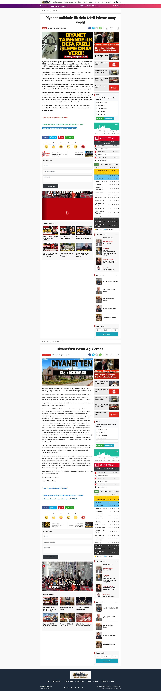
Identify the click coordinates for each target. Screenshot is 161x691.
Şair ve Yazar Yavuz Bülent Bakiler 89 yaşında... (82, 255)
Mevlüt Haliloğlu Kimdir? (110, 281)
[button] (91, 192)
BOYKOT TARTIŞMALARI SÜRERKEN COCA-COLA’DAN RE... (50, 255)
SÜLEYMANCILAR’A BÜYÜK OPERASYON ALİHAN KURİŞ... (49, 609)
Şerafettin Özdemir (108, 251)
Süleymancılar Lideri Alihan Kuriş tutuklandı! (83, 237)
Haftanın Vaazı (101, 114)
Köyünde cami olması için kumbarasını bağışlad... (66, 255)
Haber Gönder (105, 688)
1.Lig (101, 164)
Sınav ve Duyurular (102, 108)
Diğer (108, 2)
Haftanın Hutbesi (102, 111)
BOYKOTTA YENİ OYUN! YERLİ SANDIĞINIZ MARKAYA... (50, 238)
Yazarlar (97, 6)
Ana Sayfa (46, 10)
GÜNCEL (55, 10)
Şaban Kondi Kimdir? (109, 317)
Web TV (91, 6)
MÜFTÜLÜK (78, 2)
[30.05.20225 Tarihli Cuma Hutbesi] (67, 205)
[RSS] (78, 687)
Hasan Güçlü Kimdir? (109, 308)
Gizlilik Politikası (105, 686)
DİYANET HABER (68, 2)
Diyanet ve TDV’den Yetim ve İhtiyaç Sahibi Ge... (50, 625)
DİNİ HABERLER (57, 2)
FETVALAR (97, 2)
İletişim (119, 686)
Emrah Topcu (106, 269)
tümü (117, 94)
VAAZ (90, 2)
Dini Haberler (101, 105)
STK (103, 2)
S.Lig (96, 164)
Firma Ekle (112, 688)
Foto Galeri (85, 6)
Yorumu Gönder (50, 186)
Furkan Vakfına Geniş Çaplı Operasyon (66, 237)
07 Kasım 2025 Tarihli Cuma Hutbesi (66, 624)
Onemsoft (47, 688)
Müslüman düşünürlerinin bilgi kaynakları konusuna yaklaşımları (109, 244)
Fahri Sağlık (106, 240)
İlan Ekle (118, 688)
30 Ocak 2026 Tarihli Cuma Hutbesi (82, 608)
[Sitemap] (82, 687)
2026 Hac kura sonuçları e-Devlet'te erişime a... (83, 624)
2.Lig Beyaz (116, 164)
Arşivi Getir (106, 334)
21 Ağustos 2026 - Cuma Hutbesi (58, 6)
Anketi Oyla (99, 118)
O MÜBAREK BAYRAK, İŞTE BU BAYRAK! (109, 253)
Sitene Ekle (113, 686)
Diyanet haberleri (102, 102)
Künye (98, 686)
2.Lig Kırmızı (107, 164)
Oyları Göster (109, 118)
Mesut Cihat (106, 259)
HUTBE (85, 2)
